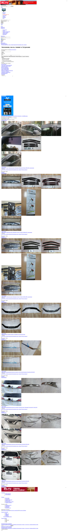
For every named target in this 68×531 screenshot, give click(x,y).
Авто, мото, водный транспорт (12, 44)
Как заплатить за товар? (9, 501)
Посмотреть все (4, 120)
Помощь (2, 497)
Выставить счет (8, 507)
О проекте (3, 492)
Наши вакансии (8, 493)
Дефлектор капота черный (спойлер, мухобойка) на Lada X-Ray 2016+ (13, 334)
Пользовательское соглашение (6, 523)
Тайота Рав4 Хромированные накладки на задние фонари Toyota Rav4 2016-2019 (15, 481)
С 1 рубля (23, 56)
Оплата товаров (4, 518)
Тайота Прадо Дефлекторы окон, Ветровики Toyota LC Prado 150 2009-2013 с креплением (16, 232)
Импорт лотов (7, 500)
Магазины (27, 56)
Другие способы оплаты (7, 516)
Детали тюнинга (24, 169)
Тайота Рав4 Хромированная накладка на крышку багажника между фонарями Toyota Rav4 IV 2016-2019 (19, 407)
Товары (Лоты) (6, 56)
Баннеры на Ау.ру (8, 505)
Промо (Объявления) (12, 56)
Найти (3, 52)
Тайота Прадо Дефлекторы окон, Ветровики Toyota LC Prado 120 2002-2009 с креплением (16, 296)
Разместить (3, 27)
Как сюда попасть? (13, 49)
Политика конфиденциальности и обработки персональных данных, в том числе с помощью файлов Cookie (19, 524)
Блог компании (8, 494)
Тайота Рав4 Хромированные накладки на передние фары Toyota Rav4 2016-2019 (15, 444)
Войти (2, 41)
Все (2, 56)
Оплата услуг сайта (4, 512)
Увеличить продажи (8, 499)
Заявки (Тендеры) (18, 56)
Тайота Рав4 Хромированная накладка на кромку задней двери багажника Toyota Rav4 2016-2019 (18, 372)
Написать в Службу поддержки (6, 526)
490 (5, 173)
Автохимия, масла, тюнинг (21, 44)
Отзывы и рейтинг (8, 502)
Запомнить (4, 39)
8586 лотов (7, 119)
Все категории (3, 44)
